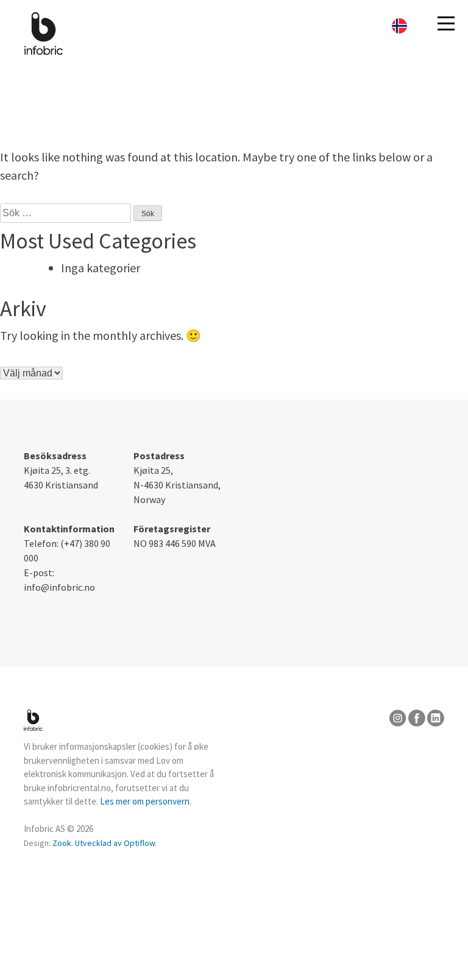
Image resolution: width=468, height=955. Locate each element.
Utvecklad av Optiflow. (116, 842)
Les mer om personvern (145, 801)
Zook (61, 842)
